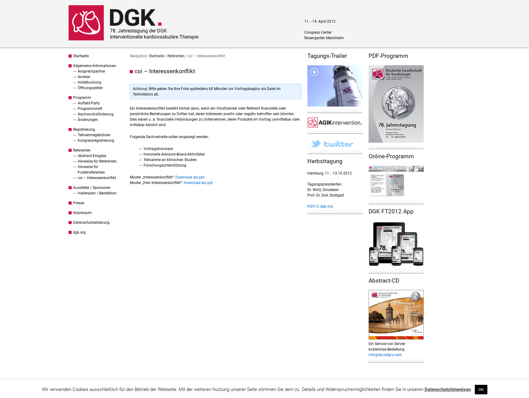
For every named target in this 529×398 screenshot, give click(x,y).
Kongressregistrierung (96, 140)
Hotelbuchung (89, 82)
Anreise (84, 77)
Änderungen (88, 120)
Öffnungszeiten (90, 88)
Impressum (82, 213)
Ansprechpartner (91, 71)
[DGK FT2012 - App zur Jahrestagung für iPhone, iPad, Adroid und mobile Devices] (396, 266)
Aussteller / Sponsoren (92, 188)
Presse (78, 203)
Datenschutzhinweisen (448, 389)
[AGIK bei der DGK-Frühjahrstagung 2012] (334, 126)
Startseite (81, 56)
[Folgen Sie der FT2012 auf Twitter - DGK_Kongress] (334, 146)
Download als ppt (189, 177)
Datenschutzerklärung (91, 222)
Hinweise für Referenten (97, 161)
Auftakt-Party (89, 103)
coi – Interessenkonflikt (97, 178)
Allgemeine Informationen (94, 66)
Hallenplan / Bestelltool (97, 193)
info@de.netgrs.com (385, 355)
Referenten (82, 150)
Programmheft (90, 109)
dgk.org (79, 232)
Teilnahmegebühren (94, 135)
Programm (82, 98)
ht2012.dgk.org (320, 206)
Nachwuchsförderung (96, 114)
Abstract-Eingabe (92, 156)
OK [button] (481, 389)
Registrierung (84, 129)
